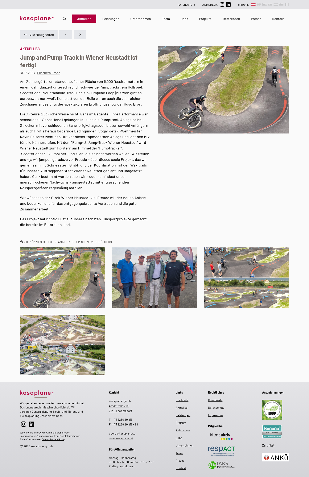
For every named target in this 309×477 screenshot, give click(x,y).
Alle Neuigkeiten (41, 35)
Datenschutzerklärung (53, 439)
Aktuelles (84, 19)
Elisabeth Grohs (48, 73)
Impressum (215, 415)
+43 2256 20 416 (122, 419)
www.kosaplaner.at (121, 438)
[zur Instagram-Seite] (222, 4)
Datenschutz (186, 4)
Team (166, 19)
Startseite (182, 400)
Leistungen (110, 19)
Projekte (205, 19)
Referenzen (231, 19)
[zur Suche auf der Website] (64, 19)
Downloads (215, 400)
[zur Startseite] (52, 393)
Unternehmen (140, 19)
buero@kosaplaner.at (122, 433)
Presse (256, 19)
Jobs (184, 19)
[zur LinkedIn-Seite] (228, 4)
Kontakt (278, 19)
